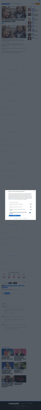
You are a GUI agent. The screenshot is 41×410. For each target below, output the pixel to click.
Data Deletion (16, 218)
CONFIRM (14, 215)
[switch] (30, 204)
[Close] (34, 191)
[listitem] (20, 202)
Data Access (20, 218)
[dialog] (20, 205)
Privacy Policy (25, 218)
